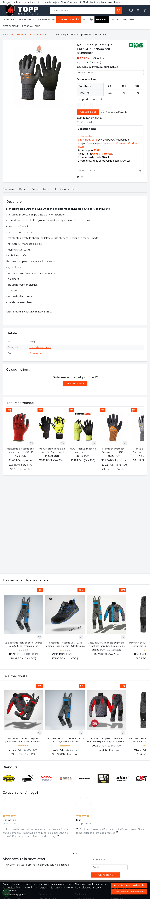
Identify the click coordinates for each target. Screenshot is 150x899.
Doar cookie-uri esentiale (129, 891)
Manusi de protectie (13, 34)
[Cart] (145, 11)
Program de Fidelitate (14, 2)
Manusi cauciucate (37, 34)
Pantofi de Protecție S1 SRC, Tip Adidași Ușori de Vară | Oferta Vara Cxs (65, 644)
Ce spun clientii (40, 189)
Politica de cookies (25, 887)
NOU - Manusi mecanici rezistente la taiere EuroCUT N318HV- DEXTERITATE (83, 450)
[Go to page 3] (76, 853)
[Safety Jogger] (104, 784)
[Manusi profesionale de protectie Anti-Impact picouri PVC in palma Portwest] (52, 427)
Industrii (128, 19)
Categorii (8, 19)
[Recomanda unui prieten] (83, 177)
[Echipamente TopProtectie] (22, 10)
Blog (63, 2)
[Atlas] (122, 784)
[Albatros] (85, 784)
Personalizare (31, 26)
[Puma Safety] (28, 784)
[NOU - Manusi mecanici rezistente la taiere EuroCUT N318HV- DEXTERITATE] (83, 427)
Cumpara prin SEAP (78, 2)
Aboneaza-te (105, 874)
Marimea (95, 2)
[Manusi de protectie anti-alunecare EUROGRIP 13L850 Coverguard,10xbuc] (20, 427)
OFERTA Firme (11, 26)
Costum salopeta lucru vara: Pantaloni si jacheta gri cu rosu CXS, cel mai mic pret (106, 740)
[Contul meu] (138, 11)
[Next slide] (141, 440)
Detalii (22, 189)
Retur (117, 2)
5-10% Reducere (87, 139)
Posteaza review (75, 383)
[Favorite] (131, 11)
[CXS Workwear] (141, 784)
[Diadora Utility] (9, 784)
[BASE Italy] (66, 784)
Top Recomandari (65, 189)
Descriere (8, 189)
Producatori (26, 19)
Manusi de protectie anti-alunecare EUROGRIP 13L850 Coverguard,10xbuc (21, 450)
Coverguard (36, 353)
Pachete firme (46, 19)
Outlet (115, 19)
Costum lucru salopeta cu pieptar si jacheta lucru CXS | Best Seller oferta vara (106, 644)
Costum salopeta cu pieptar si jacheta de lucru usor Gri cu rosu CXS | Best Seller (23, 740)
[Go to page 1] (73, 853)
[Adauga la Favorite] (31, 443)
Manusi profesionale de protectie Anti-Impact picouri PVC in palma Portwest (52, 450)
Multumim (106, 2)
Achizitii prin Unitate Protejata (43, 2)
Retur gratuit (85, 136)
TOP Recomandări (69, 19)
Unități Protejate (102, 153)
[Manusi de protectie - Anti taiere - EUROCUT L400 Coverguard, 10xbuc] (114, 427)
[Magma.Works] (47, 784)
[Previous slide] (5, 779)
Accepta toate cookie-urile (129, 885)
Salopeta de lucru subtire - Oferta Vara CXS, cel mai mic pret (23, 644)
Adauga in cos (88, 111)
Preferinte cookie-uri (14, 894)
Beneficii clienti (87, 128)
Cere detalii (87, 122)
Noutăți (88, 19)
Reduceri (101, 19)
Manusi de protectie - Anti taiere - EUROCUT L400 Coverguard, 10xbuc (114, 450)
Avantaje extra (86, 170)
